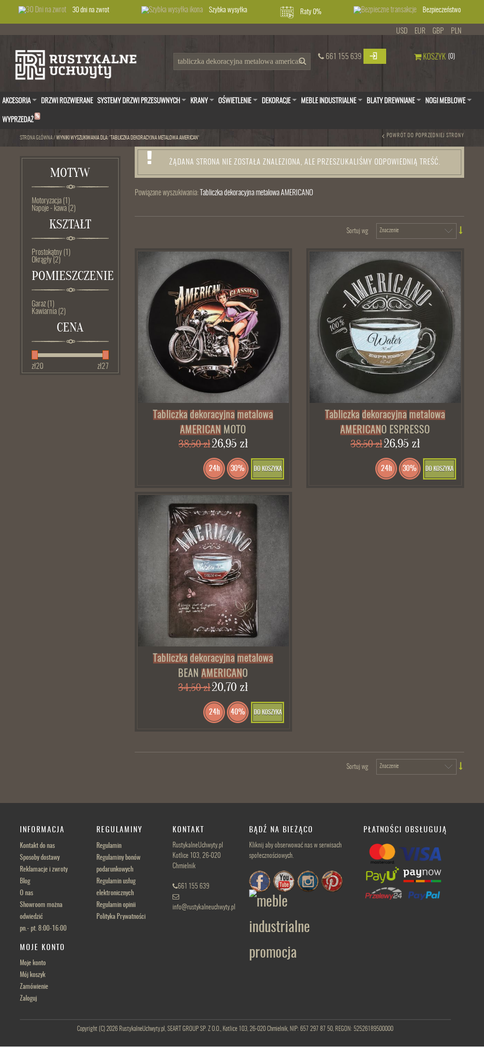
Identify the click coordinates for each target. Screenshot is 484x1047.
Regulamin (108, 846)
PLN (456, 31)
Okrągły (46, 260)
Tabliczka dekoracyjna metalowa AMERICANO (256, 193)
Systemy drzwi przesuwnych (138, 101)
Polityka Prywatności (121, 917)
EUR (420, 31)
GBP (438, 31)
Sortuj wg (357, 231)
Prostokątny (51, 252)
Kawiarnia (49, 311)
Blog (25, 881)
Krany (199, 101)
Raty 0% (310, 12)
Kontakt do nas (37, 846)
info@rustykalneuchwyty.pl (204, 907)
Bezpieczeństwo (442, 10)
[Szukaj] (301, 64)
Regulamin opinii (116, 905)
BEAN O (213, 666)
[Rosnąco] (461, 231)
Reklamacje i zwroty (44, 869)
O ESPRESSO (385, 422)
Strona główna (36, 137)
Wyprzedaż (20, 118)
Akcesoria (16, 101)
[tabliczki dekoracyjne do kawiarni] (213, 570)
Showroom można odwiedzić (43, 917)
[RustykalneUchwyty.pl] (83, 67)
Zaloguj (28, 998)
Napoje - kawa (54, 208)
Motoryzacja (51, 201)
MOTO (213, 422)
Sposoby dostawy (40, 858)
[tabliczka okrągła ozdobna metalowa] (213, 327)
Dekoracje (276, 101)
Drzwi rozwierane (67, 101)
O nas (26, 893)
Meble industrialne (328, 101)
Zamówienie (34, 987)
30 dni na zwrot (90, 10)
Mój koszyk (32, 975)
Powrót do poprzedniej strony (425, 135)
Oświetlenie (234, 101)
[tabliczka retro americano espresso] (385, 327)
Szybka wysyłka (228, 10)
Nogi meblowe (445, 101)
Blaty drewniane (391, 101)
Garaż (43, 304)
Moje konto (33, 963)
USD (401, 31)
